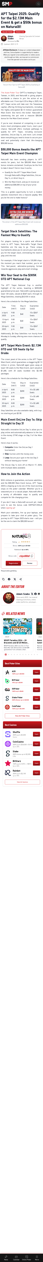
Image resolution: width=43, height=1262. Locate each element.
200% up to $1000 (24, 545)
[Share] (20, 579)
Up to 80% (25, 549)
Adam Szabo (11, 37)
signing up (10, 508)
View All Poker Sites (22, 716)
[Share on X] (14, 579)
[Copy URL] (3, 579)
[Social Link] (32, 594)
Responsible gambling (8, 571)
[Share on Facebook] (9, 579)
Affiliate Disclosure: (10, 50)
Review (29, 563)
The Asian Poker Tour (10, 92)
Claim (36, 672)
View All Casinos (22, 782)
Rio (18, 41)
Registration (13, 563)
